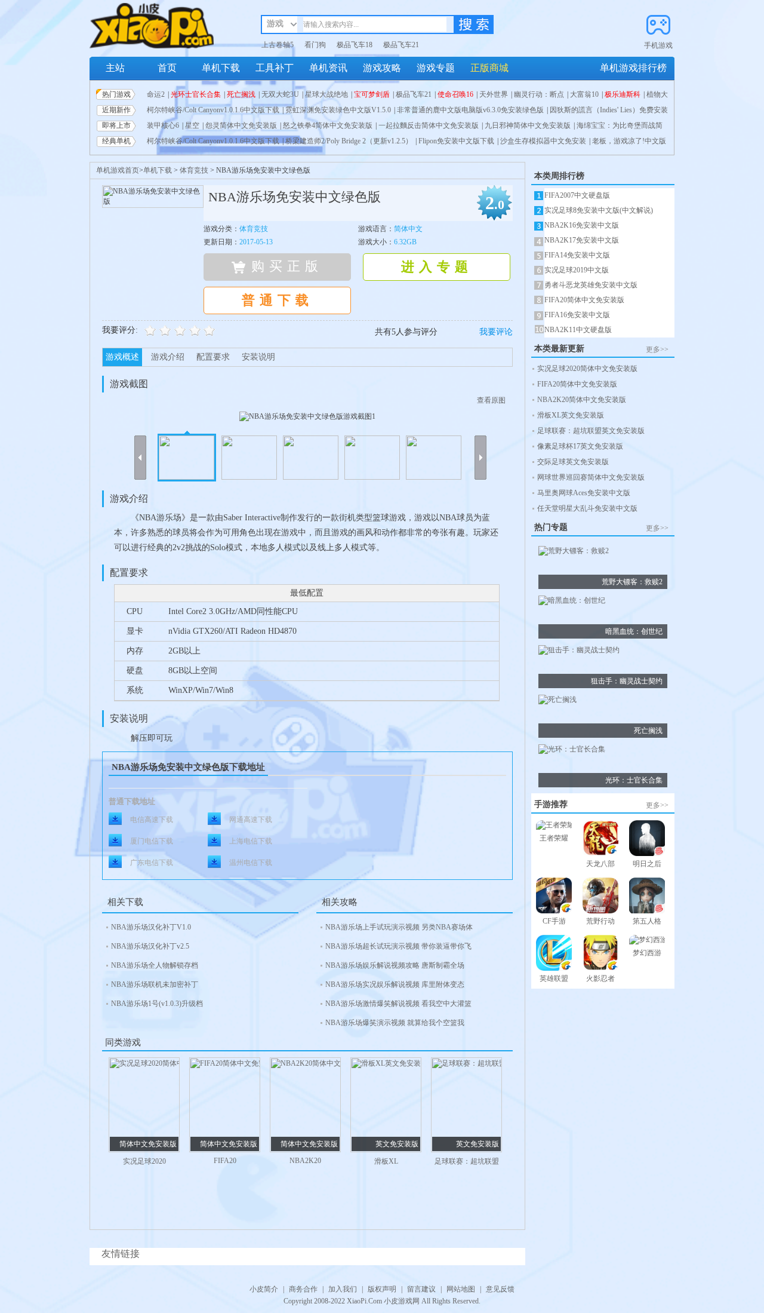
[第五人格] (647, 897)
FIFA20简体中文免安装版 (584, 300)
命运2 (156, 94)
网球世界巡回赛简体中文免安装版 (591, 477)
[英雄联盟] (554, 954)
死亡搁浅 (241, 94)
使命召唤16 (455, 94)
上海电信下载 (250, 841)
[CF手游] (554, 897)
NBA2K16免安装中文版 (581, 225)
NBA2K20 (305, 1160)
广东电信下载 (151, 862)
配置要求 (213, 356)
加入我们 (342, 1289)
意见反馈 (500, 1289)
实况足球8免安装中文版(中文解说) (598, 210)
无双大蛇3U (280, 94)
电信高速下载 (151, 819)
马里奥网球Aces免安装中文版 (583, 493)
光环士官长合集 (196, 94)
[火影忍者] (600, 954)
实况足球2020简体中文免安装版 (587, 368)
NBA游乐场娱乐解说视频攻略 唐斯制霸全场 (394, 965)
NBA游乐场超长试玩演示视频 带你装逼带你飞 (398, 946)
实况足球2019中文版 (576, 270)
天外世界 (493, 94)
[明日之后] (647, 839)
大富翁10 (584, 94)
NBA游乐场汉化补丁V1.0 (151, 927)
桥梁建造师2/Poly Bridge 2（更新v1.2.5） (348, 141)
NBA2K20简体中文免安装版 (581, 399)
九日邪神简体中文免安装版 (528, 125)
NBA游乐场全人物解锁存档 (154, 965)
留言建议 (421, 1289)
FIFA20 (225, 1160)
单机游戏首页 (117, 170)
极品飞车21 (401, 45)
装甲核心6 (163, 125)
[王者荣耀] (554, 826)
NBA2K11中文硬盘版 (578, 330)
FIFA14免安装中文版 (577, 255)
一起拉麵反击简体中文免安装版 (428, 125)
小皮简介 (263, 1289)
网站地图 (460, 1289)
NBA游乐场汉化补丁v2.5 (150, 946)
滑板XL (386, 1161)
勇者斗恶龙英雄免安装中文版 (590, 285)
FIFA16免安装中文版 (577, 315)
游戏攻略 (382, 68)
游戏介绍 (167, 356)
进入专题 (437, 266)
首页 (167, 68)
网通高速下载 (250, 819)
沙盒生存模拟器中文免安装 (543, 141)
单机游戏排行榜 (633, 68)
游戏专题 (436, 68)
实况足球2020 (144, 1161)
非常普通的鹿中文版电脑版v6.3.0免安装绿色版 (470, 110)
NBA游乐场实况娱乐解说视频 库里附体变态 (394, 984)
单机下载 (221, 68)
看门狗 (315, 45)
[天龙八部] (600, 839)
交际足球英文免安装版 (573, 462)
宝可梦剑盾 (372, 94)
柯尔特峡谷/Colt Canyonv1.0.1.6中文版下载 (213, 110)
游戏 (275, 23)
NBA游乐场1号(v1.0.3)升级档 (157, 1003)
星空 (192, 125)
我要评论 (496, 331)
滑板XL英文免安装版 (570, 415)
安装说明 (258, 356)
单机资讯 (328, 68)
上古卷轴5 (277, 45)
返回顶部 (684, 1280)
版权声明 (382, 1289)
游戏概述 (122, 356)
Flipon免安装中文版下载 (456, 141)
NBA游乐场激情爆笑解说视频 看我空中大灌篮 (398, 1003)
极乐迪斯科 (622, 94)
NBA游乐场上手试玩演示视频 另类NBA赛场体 (399, 927)
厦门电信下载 (151, 841)
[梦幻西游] (647, 941)
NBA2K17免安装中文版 (581, 240)
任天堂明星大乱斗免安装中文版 (587, 508)
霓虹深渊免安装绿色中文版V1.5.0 (338, 110)
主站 (115, 68)
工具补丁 (274, 68)
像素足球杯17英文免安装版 (580, 446)
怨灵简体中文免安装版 (241, 125)
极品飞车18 (354, 45)
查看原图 (491, 400)
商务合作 (303, 1289)
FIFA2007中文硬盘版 (577, 195)
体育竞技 (194, 170)
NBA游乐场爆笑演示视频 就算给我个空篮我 (394, 1023)
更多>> (657, 349)
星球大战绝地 (326, 94)
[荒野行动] (600, 897)
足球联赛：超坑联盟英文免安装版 (591, 431)
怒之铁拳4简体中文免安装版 (327, 125)
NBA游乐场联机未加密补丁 (154, 984)
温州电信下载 (250, 862)
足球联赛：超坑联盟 (467, 1161)
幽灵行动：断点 (539, 94)
